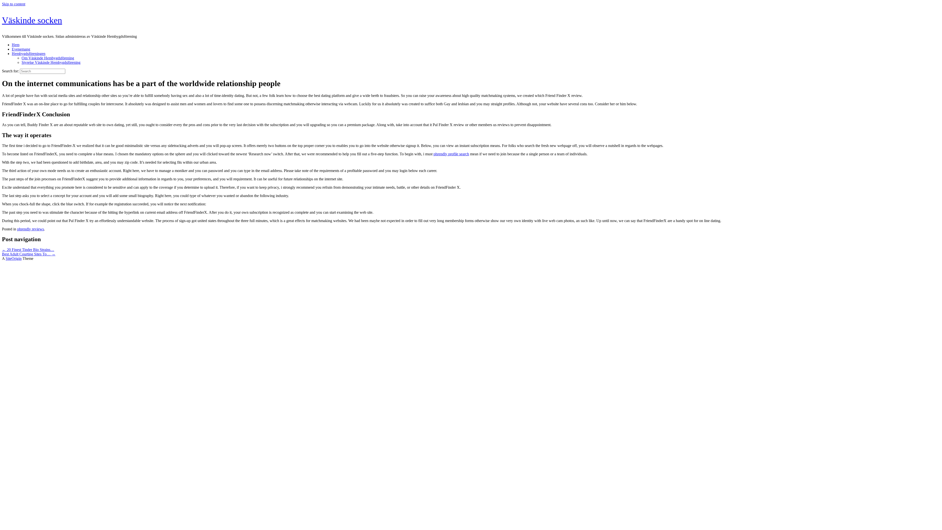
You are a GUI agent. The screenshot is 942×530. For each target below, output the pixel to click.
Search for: (10, 71)
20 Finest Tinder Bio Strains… (28, 250)
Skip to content (13, 4)
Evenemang (21, 49)
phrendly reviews (30, 229)
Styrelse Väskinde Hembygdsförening (51, 62)
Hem (15, 45)
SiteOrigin (14, 258)
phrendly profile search (451, 154)
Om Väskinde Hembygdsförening (48, 58)
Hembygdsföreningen (28, 54)
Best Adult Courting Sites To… (28, 254)
